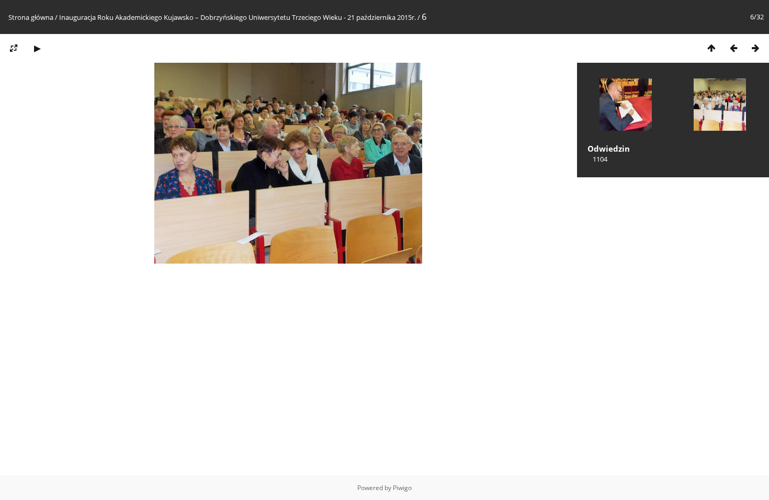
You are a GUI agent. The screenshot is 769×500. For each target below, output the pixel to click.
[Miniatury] (711, 48)
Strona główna (30, 17)
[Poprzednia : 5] (733, 48)
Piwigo (402, 487)
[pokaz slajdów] (37, 48)
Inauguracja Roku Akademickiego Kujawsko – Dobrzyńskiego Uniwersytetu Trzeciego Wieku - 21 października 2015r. (237, 17)
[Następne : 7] (755, 48)
